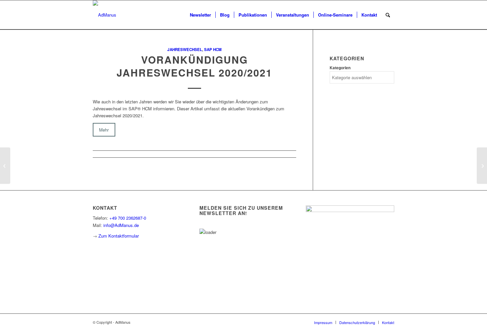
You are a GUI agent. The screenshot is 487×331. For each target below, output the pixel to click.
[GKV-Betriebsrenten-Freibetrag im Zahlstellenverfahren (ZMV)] (5, 165)
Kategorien (340, 68)
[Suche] (387, 14)
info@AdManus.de (121, 225)
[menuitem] (200, 14)
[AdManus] (104, 14)
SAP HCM (213, 49)
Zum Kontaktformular (118, 236)
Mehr (104, 130)
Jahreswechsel (184, 49)
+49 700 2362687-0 (127, 218)
